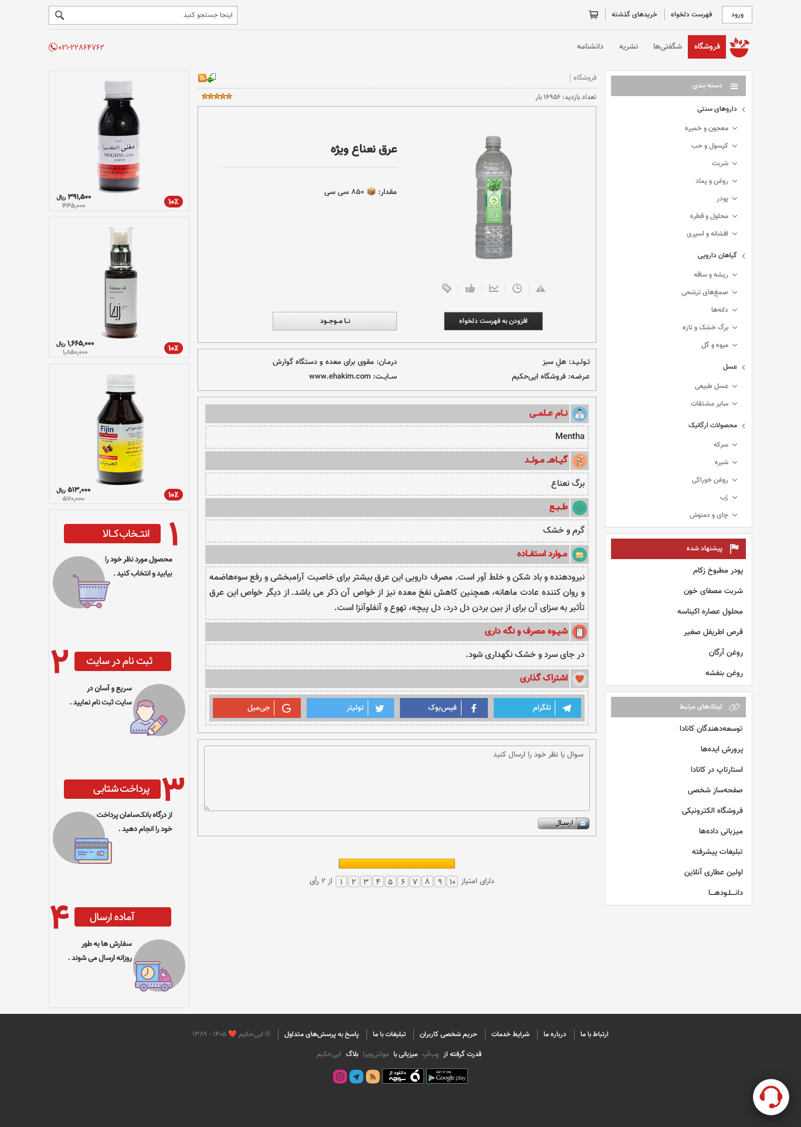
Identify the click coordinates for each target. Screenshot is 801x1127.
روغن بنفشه (724, 673)
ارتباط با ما (595, 1034)
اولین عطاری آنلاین (713, 872)
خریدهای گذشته (634, 14)
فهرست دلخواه (691, 14)
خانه (739, 46)
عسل (730, 367)
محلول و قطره (709, 216)
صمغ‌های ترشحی (704, 292)
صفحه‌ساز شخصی (715, 790)
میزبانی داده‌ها (721, 831)
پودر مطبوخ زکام (718, 570)
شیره (721, 462)
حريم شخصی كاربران (448, 1034)
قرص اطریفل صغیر (713, 632)
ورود (737, 14)
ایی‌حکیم (329, 1054)
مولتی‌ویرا (375, 1054)
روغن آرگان (726, 652)
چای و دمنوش (709, 515)
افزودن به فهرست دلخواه (493, 321)
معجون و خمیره (706, 128)
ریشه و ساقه (711, 275)
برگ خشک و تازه (705, 327)
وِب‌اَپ (429, 1054)
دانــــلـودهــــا (725, 893)
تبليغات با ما (389, 1034)
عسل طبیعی (711, 386)
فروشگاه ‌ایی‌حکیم (539, 377)
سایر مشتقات (709, 404)
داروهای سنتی (717, 109)
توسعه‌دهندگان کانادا (711, 729)
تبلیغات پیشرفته (717, 852)
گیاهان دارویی (717, 255)
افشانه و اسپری (707, 234)
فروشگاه (707, 46)
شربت (720, 163)
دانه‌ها (719, 310)
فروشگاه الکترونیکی (712, 811)
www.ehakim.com (340, 377)
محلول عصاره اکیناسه (710, 611)
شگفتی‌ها (667, 46)
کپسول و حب (709, 146)
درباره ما (555, 1034)
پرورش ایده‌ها (722, 749)
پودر (722, 198)
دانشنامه (590, 46)
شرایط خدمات (510, 1034)
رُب (724, 497)
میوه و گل (714, 345)
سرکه (721, 445)
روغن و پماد (711, 181)
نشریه (628, 46)
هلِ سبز (554, 362)
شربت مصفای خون (713, 591)
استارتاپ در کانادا (717, 770)
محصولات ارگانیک (712, 425)
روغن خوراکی (710, 480)
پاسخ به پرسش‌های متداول (321, 1034)
